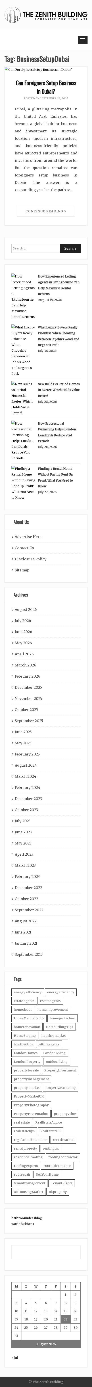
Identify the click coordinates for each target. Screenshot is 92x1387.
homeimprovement (53, 1010)
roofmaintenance (57, 1166)
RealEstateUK (50, 1131)
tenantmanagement (29, 1183)
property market (27, 1088)
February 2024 (27, 787)
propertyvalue (65, 1114)
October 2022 (26, 899)
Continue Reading (44, 211)
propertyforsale (26, 1070)
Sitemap (22, 570)
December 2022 (28, 887)
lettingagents (48, 1044)
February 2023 (27, 876)
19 (36, 1319)
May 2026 (23, 643)
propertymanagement (31, 1079)
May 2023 (23, 843)
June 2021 (23, 932)
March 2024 (25, 776)
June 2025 (23, 732)
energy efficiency (28, 992)
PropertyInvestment (60, 1070)
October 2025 (26, 709)
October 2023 (26, 810)
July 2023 (23, 821)
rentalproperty (25, 1148)
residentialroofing (28, 1157)
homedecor (23, 1010)
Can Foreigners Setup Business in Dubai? (46, 87)
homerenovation (27, 1027)
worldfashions (22, 1224)
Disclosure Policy (30, 559)
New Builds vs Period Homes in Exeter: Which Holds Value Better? (59, 390)
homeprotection (62, 1018)
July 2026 (23, 620)
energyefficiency (60, 992)
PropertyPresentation (31, 1114)
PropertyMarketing (60, 1088)
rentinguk (51, 1148)
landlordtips (23, 1044)
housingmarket (54, 1036)
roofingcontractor (62, 1157)
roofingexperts (26, 1166)
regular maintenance (30, 1140)
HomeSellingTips (59, 1027)
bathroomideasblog (26, 1218)
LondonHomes (26, 1053)
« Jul (14, 1358)
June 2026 (23, 632)
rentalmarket (63, 1140)
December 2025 (28, 687)
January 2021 (26, 943)
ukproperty (58, 1192)
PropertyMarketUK (29, 1096)
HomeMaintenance (29, 1018)
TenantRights (61, 1183)
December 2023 (28, 798)
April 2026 (24, 654)
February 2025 (27, 754)
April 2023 (24, 854)
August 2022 (26, 921)
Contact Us (24, 548)
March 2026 (25, 665)
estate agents (24, 1001)
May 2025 (23, 743)
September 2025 (29, 721)
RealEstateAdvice (48, 1122)
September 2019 (29, 954)
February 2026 (27, 676)
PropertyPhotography (31, 1105)
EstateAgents (50, 1001)
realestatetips (24, 1131)
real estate (22, 1122)
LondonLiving (54, 1053)
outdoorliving (57, 1062)
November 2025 (28, 698)
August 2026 (26, 609)
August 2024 (26, 765)
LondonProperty (27, 1062)
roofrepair (22, 1174)
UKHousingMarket (28, 1192)
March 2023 (25, 865)
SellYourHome (47, 1174)
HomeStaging (25, 1036)
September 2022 (29, 910)
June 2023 (23, 832)
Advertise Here (28, 537)
